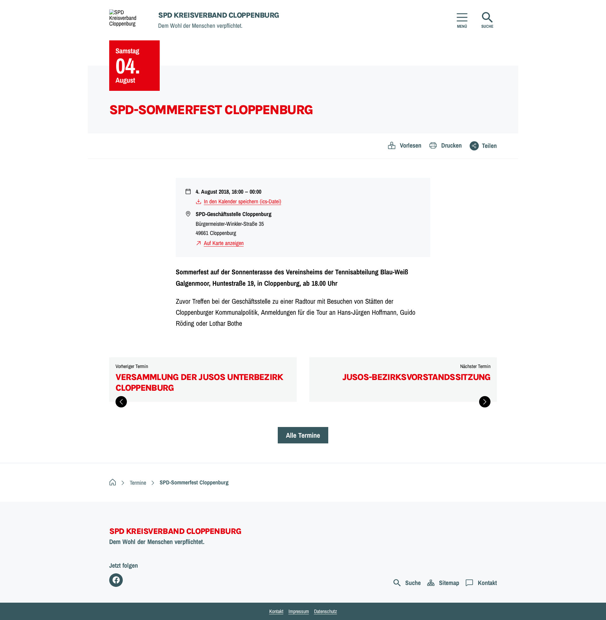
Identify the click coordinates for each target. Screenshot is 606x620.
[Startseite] (112, 483)
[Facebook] (116, 580)
